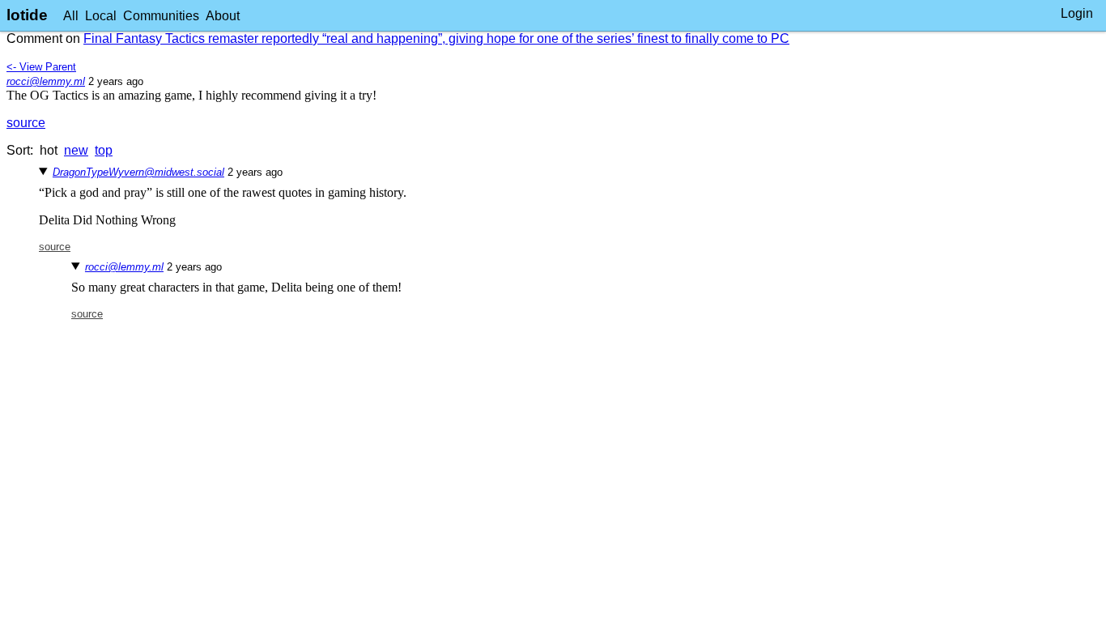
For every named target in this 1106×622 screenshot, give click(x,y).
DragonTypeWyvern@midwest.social (138, 172)
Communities (161, 16)
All (71, 16)
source (25, 123)
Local (101, 16)
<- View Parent (41, 67)
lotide (27, 14)
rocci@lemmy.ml (45, 81)
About (223, 16)
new (76, 150)
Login (1077, 13)
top (104, 150)
